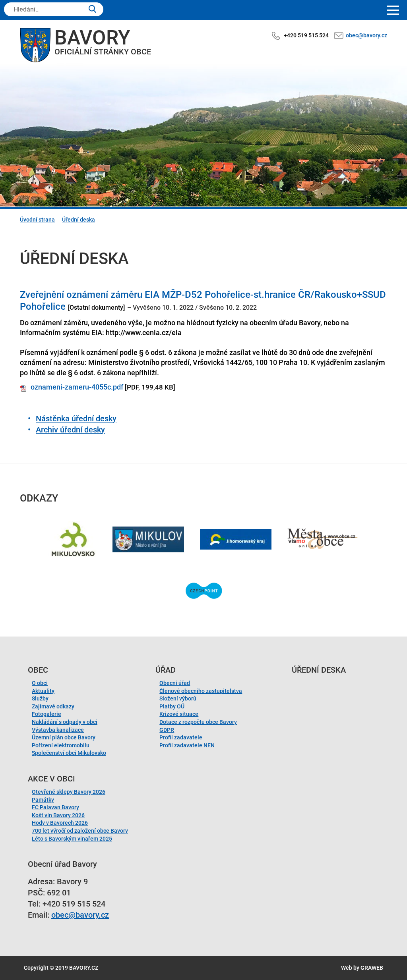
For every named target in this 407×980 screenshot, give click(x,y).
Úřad (165, 670)
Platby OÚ (171, 706)
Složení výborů (177, 698)
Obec (38, 670)
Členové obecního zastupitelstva (200, 691)
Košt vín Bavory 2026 (58, 815)
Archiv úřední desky (70, 429)
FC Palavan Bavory (55, 807)
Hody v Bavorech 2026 (60, 823)
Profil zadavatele (180, 737)
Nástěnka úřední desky (76, 418)
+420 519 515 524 (306, 35)
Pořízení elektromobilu (60, 745)
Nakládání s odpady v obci (64, 722)
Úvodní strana (37, 219)
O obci (40, 683)
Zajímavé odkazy (53, 706)
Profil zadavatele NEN (187, 745)
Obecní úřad (174, 683)
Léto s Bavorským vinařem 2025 (72, 838)
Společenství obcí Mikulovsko (69, 753)
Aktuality (43, 691)
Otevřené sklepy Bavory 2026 (68, 792)
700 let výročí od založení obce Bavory (80, 831)
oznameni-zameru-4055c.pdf (77, 387)
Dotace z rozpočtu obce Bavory (198, 722)
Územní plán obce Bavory (63, 737)
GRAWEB (371, 968)
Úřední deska (78, 219)
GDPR (166, 730)
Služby (40, 698)
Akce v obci (51, 778)
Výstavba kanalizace (58, 730)
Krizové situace (178, 714)
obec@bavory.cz (366, 35)
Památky (43, 800)
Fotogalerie (46, 714)
